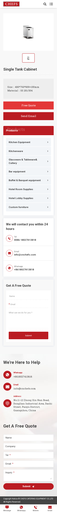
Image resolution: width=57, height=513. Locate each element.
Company (10, 446)
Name (8, 437)
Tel (6, 455)
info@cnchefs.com (25, 254)
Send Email (28, 116)
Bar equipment (17, 171)
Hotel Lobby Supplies (21, 198)
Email (8, 463)
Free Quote (29, 105)
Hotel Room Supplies (21, 189)
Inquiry (8, 472)
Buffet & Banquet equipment (25, 180)
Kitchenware (16, 151)
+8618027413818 (24, 269)
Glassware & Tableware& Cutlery (23, 161)
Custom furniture (18, 207)
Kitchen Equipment (19, 142)
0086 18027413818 (25, 240)
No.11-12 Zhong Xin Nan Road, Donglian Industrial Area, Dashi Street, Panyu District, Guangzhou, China (32, 405)
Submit (28, 335)
